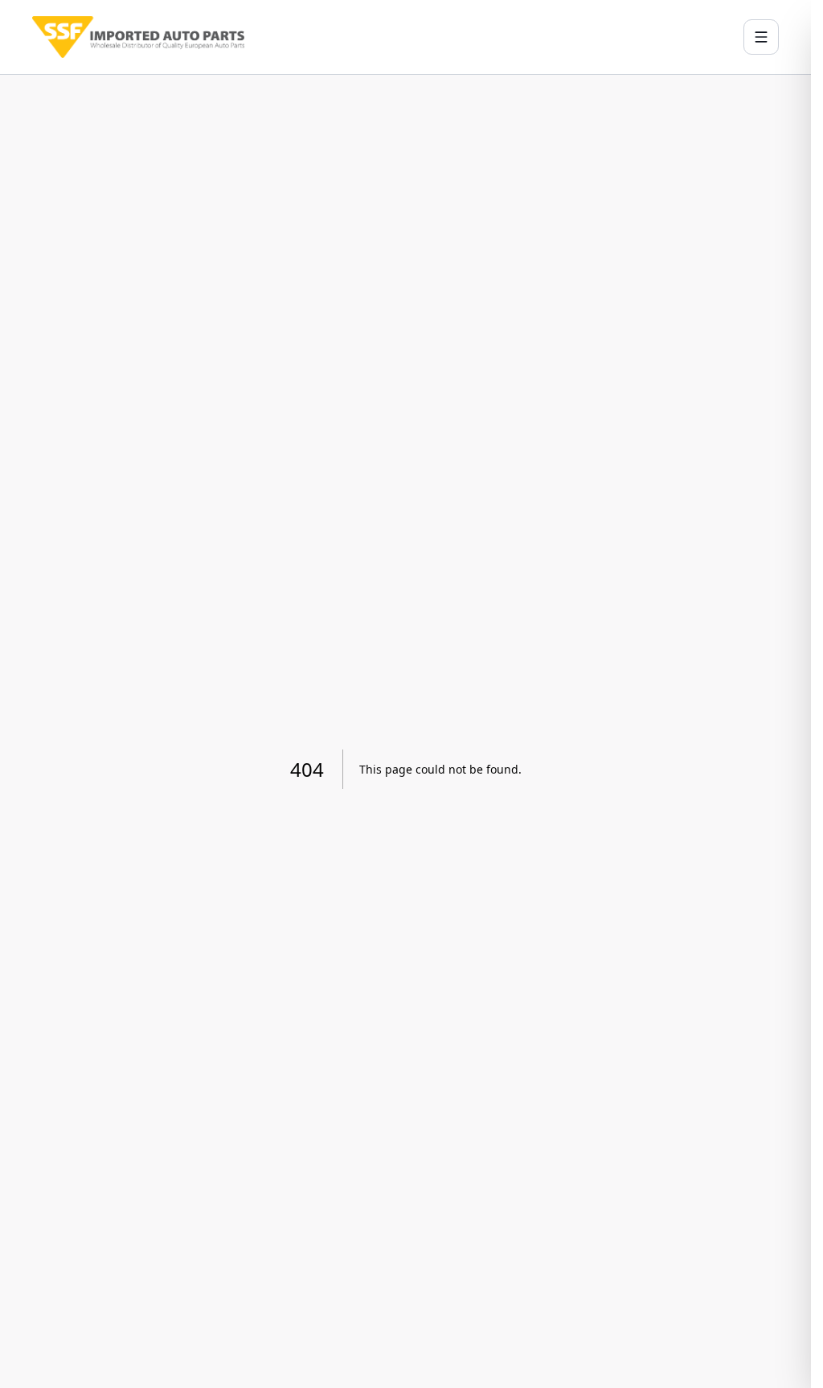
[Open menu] (761, 37)
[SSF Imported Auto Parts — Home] (138, 37)
